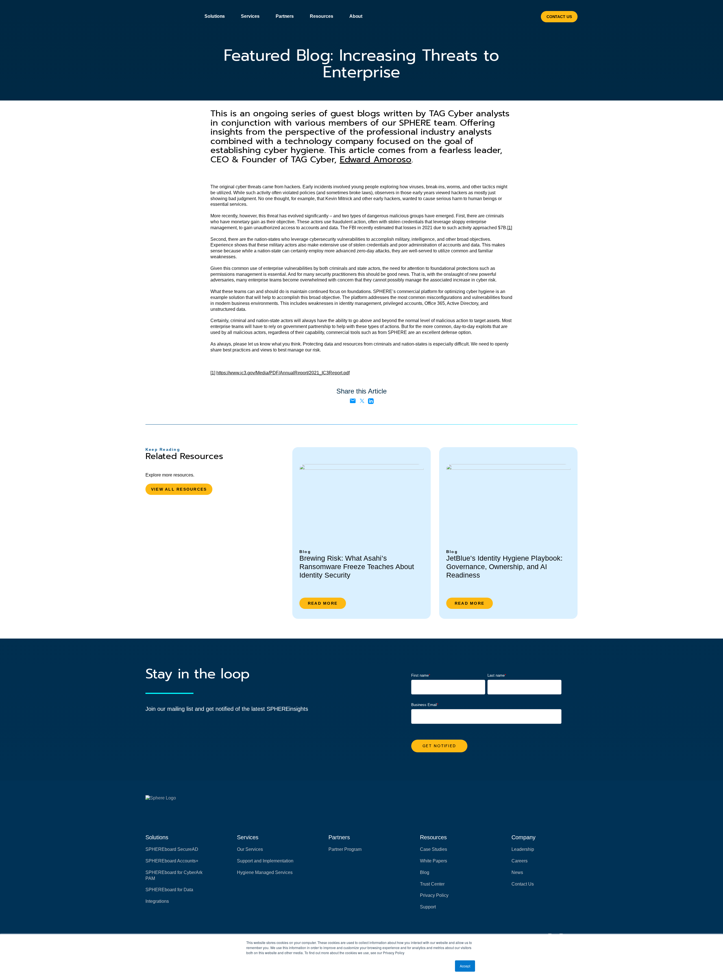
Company (523, 837)
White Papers (433, 860)
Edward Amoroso (375, 159)
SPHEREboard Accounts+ (171, 860)
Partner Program (345, 849)
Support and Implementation (265, 860)
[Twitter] (362, 401)
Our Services (250, 849)
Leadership (522, 849)
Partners (339, 837)
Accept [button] (465, 965)
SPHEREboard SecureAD (171, 849)
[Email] (352, 401)
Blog (424, 872)
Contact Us (522, 884)
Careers (519, 860)
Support (428, 906)
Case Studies (433, 849)
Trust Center (432, 884)
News (517, 872)
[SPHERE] (170, 17)
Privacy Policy (434, 895)
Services (247, 837)
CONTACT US (559, 16)
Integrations (157, 901)
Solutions (156, 837)
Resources (433, 837)
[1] (509, 227)
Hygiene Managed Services (265, 872)
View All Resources (179, 489)
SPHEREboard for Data (169, 889)
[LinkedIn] (371, 400)
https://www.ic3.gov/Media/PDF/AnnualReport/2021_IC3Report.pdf (283, 372)
